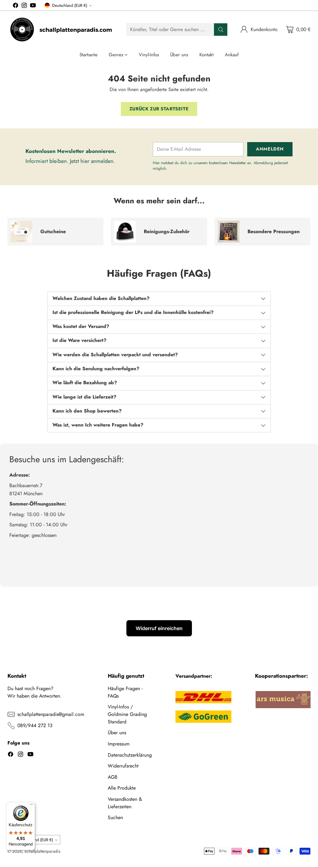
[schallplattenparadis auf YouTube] (33, 6)
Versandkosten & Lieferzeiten (125, 803)
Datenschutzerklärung (130, 755)
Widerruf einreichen (159, 628)
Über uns (117, 732)
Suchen (115, 817)
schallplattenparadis (43, 851)
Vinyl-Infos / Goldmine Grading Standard (127, 714)
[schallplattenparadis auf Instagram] (24, 6)
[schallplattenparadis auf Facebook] (15, 6)
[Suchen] (221, 29)
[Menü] (31, 805)
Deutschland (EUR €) (69, 5)
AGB (112, 777)
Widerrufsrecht (123, 765)
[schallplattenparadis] (61, 29)
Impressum (118, 743)
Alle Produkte (122, 787)
